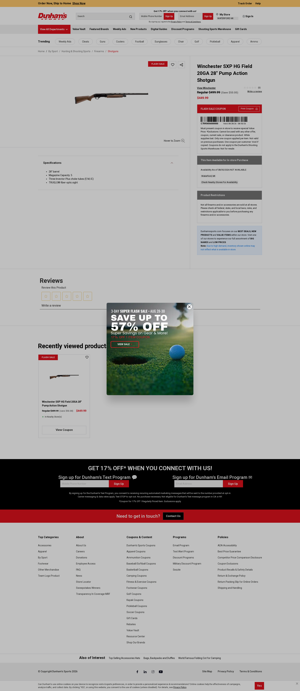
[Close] (189, 306)
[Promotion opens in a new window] (150, 349)
